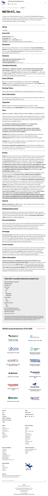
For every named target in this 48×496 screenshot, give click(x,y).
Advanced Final (28, 433)
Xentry (7, 288)
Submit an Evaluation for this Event (11, 281)
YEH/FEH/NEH (8, 293)
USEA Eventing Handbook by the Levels (12, 309)
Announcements (29, 414)
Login (3, 421)
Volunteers (27, 442)
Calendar (26, 427)
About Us (3, 427)
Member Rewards (5, 457)
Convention (4, 449)
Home (3, 7)
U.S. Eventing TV (5, 467)
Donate (4, 410)
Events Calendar (29, 425)
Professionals (4, 450)
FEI (6, 292)
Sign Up (4, 474)
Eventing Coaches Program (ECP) (31, 449)
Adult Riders (4, 453)
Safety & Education (29, 447)
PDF (6, 299)
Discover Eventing (6, 420)
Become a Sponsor (41, 328)
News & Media (5, 463)
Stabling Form (9, 295)
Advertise (4, 470)
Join (3, 412)
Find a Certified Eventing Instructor (11, 308)
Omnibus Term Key (8, 283)
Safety (26, 453)
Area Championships (28, 441)
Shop (3, 414)
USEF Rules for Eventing (9, 311)
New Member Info (5, 458)
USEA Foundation (6, 418)
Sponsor (3, 437)
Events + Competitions (12, 7)
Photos (3, 466)
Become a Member (6, 447)
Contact (4, 416)
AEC (26, 432)
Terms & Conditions (21, 486)
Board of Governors (5, 428)
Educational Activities (29, 450)
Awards (26, 440)
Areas (3, 432)
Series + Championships (29, 431)
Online (7, 300)
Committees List (5, 436)
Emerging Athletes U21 (6, 455)
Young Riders (4, 454)
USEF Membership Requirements (8, 459)
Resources (27, 412)
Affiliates (3, 433)
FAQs (26, 410)
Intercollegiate (27, 437)
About (3, 425)
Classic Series (27, 436)
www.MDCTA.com (7, 194)
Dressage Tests (7, 285)
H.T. (6, 290)
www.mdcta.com (40, 107)
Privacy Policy (27, 486)
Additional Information (9, 313)
